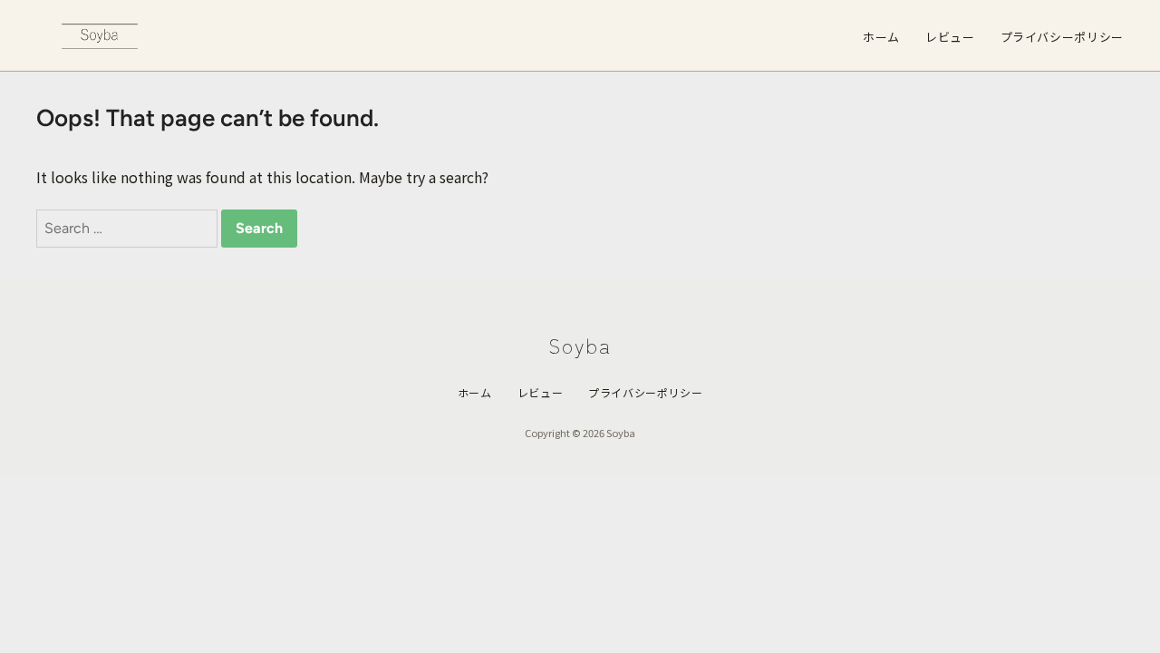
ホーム (881, 36)
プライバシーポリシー (1062, 36)
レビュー (950, 36)
